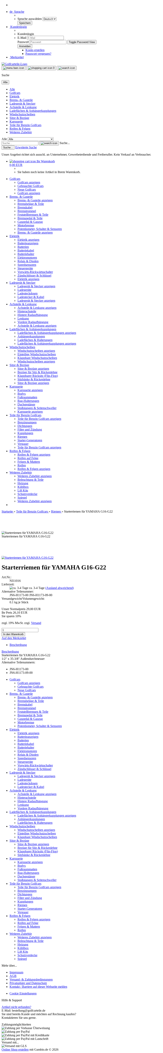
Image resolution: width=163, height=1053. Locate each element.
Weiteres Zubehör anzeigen (34, 476)
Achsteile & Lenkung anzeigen (36, 307)
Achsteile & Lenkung (23, 107)
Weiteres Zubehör (21, 132)
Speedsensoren (26, 264)
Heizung (22, 483)
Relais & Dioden (28, 261)
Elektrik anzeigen (28, 239)
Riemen (22, 436)
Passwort (23, 42)
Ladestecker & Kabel (30, 297)
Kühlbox (23, 486)
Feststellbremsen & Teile (32, 214)
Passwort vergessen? (38, 53)
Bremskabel (24, 207)
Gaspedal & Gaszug (30, 221)
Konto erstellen (35, 50)
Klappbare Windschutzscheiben (37, 358)
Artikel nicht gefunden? (16, 1007)
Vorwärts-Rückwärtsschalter (35, 272)
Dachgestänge (26, 404)
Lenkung (23, 318)
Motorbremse (25, 225)
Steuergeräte (25, 268)
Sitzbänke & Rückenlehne (33, 379)
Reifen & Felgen (20, 128)
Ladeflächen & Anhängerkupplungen (33, 110)
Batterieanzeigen (27, 243)
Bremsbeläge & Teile (30, 204)
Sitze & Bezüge (19, 118)
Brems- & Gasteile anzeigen (35, 200)
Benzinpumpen (27, 422)
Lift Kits (22, 490)
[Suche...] (49, 143)
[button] (17, 11)
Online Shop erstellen (15, 1049)
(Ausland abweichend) (59, 588)
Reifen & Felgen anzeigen (33, 454)
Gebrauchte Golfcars (30, 186)
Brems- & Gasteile (21, 100)
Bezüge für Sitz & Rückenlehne (37, 372)
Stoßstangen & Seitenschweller (36, 408)
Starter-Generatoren (29, 440)
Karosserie (16, 121)
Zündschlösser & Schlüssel (34, 275)
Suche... (65, 143)
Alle (12, 89)
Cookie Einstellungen (23, 993)
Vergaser (22, 444)
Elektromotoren (27, 257)
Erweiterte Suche (26, 147)
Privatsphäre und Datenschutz (28, 983)
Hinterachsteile (26, 311)
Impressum (16, 972)
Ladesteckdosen (27, 293)
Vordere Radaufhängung (32, 322)
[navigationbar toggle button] (14, 68)
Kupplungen (25, 433)
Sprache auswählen (30, 18)
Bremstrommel (26, 211)
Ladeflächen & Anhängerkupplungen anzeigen (46, 332)
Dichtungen (24, 426)
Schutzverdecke (27, 494)
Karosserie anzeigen (30, 390)
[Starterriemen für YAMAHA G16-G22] (27, 557)
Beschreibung (18, 644)
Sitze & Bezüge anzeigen (33, 368)
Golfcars (15, 93)
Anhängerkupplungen (31, 336)
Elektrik (14, 96)
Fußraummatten (27, 397)
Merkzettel (17, 57)
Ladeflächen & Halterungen (34, 340)
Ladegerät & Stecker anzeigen (36, 286)
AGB (13, 976)
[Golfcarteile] (14, 64)
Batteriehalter (25, 254)
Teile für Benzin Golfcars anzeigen (39, 418)
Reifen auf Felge (27, 458)
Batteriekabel (25, 250)
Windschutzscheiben (22, 114)
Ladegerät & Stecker (22, 103)
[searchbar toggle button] (67, 68)
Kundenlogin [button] (18, 26)
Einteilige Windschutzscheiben (36, 354)
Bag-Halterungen (28, 401)
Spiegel (22, 497)
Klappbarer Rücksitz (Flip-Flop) (37, 375)
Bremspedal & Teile (30, 218)
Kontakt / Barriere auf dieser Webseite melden (38, 986)
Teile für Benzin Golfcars (25, 125)
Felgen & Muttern (28, 461)
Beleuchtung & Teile (30, 479)
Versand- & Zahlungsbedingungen (31, 979)
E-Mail (21, 37)
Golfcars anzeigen (28, 182)
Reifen (21, 465)
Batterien (23, 247)
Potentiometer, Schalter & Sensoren (39, 229)
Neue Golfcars (26, 189)
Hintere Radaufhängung (32, 315)
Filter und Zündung (29, 429)
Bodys (21, 393)
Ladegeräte (24, 290)
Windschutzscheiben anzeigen (36, 350)
